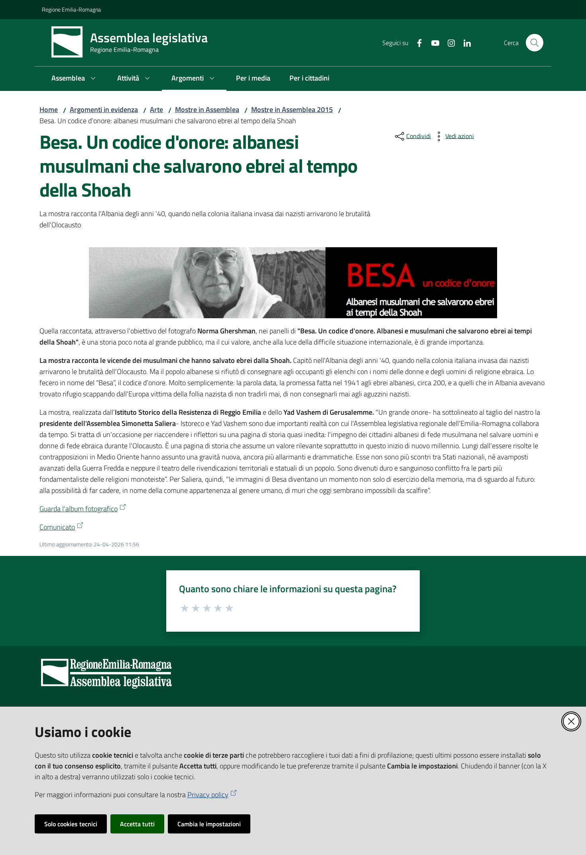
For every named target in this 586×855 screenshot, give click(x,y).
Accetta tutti (137, 824)
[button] (534, 42)
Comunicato (57, 527)
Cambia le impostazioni (209, 824)
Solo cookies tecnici (70, 824)
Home (48, 109)
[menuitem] (75, 79)
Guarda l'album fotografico (78, 508)
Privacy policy (207, 794)
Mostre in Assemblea (207, 109)
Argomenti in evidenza (104, 109)
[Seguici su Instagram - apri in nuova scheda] (448, 42)
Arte (156, 109)
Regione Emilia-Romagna (71, 9)
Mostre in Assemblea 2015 (292, 109)
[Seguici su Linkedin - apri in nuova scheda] (464, 42)
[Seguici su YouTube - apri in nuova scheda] (432, 42)
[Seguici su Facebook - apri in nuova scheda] (416, 42)
